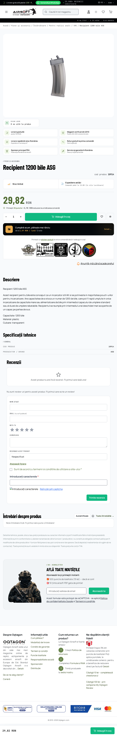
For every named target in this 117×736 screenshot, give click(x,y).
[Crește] (21, 217)
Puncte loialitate (38, 655)
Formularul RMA (77, 663)
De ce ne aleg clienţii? (13, 674)
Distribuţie (36, 668)
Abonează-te (98, 591)
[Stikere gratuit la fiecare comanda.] (58, 249)
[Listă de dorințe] (103, 12)
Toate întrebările (103, 516)
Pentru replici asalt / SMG (63, 26)
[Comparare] (110, 216)
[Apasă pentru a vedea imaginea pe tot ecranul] (58, 75)
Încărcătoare (39, 26)
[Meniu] (6, 12)
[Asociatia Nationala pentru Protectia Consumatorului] (17, 708)
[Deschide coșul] (110, 12)
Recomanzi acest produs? (20, 451)
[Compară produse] (96, 12)
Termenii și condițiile (85, 601)
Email (12, 413)
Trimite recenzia (97, 497)
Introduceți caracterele (24, 476)
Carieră (6, 679)
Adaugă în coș (104, 730)
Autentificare (82, 516)
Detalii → (108, 229)
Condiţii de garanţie (40, 646)
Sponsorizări (37, 664)
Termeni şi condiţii (39, 651)
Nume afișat (14, 402)
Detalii (21, 668)
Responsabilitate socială (42, 659)
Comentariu (14, 435)
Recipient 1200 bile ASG (92, 26)
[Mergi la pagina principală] (24, 12)
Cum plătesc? (37, 638)
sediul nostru (67, 672)
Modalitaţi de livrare (40, 642)
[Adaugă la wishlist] (101, 216)
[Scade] (6, 217)
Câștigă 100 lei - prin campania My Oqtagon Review (97, 684)
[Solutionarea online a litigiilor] (51, 708)
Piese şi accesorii (20, 26)
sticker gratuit (47, 239)
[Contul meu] (88, 12)
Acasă (5, 26)
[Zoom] (109, 39)
